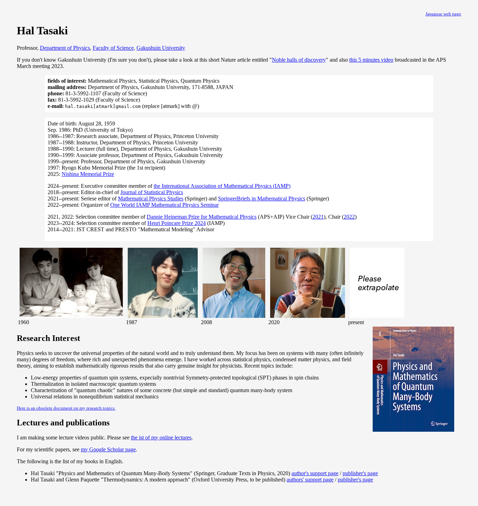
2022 (349, 217)
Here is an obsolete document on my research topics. (66, 408)
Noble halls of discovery (299, 60)
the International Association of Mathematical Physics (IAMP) (222, 186)
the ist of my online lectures (161, 437)
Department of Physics (65, 48)
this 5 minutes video (371, 60)
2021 (318, 217)
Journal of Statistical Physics (151, 192)
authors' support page (310, 480)
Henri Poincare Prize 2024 (176, 223)
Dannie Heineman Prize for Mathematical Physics (201, 217)
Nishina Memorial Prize (88, 174)
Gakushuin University (160, 48)
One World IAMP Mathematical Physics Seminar (164, 205)
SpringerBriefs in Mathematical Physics (261, 198)
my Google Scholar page (108, 449)
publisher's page (360, 473)
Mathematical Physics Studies (150, 198)
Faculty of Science (113, 48)
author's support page (314, 473)
